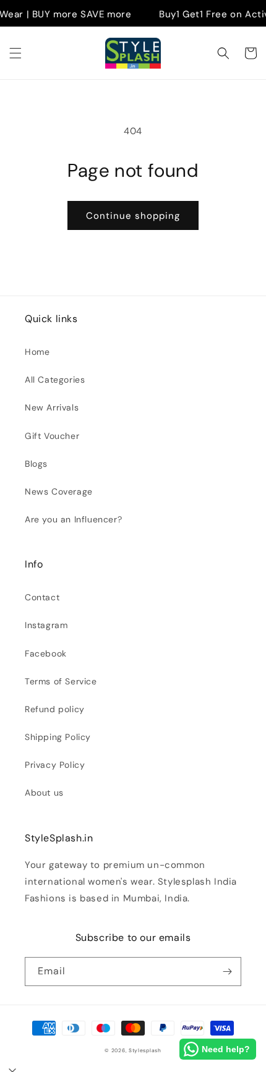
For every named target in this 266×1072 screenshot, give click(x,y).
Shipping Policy (58, 736)
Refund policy (55, 709)
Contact (42, 597)
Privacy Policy (55, 764)
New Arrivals (52, 407)
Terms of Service (61, 681)
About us (44, 792)
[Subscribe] (227, 971)
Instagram (46, 625)
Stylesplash (145, 1050)
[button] (15, 53)
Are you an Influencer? (73, 519)
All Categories (55, 379)
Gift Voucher (52, 435)
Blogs (36, 463)
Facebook (46, 653)
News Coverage (59, 491)
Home (37, 351)
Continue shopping (133, 216)
